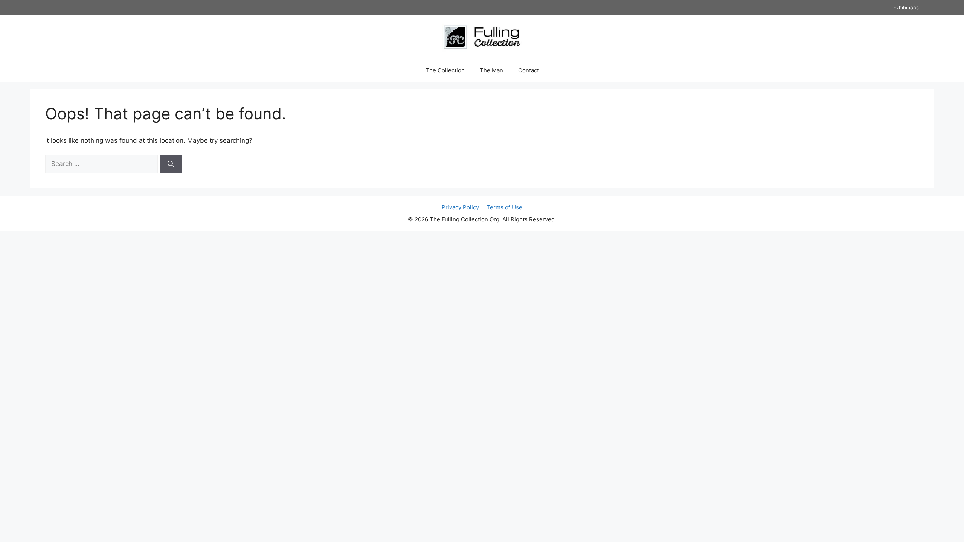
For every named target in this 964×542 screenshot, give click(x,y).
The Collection (445, 70)
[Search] (171, 164)
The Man (491, 70)
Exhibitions (906, 8)
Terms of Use (504, 207)
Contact (528, 70)
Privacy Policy (460, 207)
